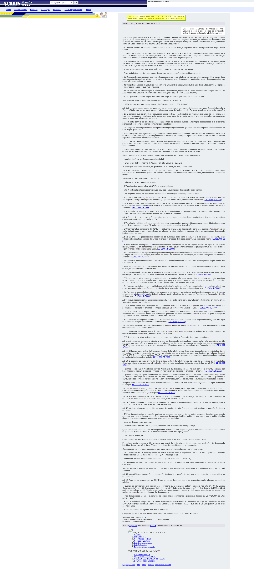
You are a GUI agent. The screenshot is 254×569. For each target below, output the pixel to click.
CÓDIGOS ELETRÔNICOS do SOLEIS (149, 559)
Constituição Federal (142, 539)
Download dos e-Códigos (144, 561)
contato (151, 565)
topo (138, 565)
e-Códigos (45, 10)
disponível (133, 526)
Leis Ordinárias (20, 10)
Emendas (57, 10)
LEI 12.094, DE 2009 (213, 200)
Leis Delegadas (140, 545)
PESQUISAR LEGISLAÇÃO (145, 557)
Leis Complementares (73, 10)
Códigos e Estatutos (142, 541)
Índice (88, 10)
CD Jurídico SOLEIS (142, 555)
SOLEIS (153, 526)
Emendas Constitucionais (144, 547)
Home (8, 10)
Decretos (33, 10)
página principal (128, 565)
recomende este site (163, 565)
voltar (144, 565)
